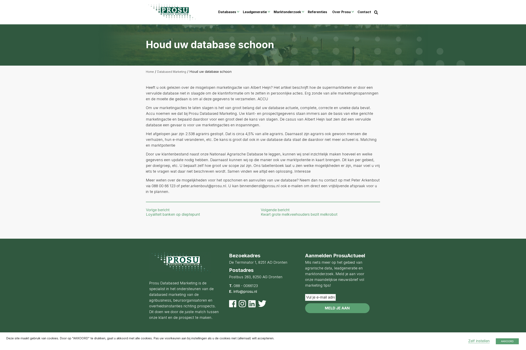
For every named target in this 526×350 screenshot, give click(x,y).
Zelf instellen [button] (479, 341)
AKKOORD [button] (507, 341)
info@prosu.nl (245, 291)
